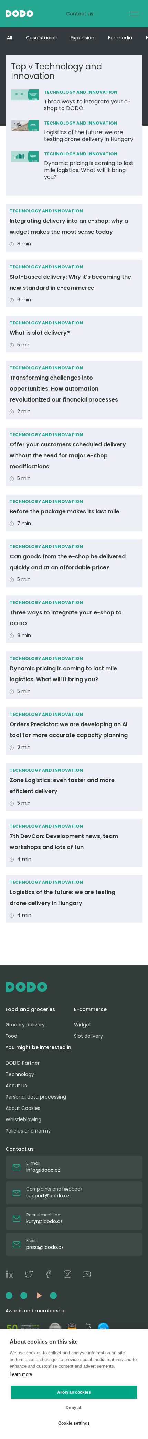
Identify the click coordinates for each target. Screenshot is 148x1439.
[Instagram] (67, 1275)
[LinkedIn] (10, 1275)
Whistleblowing (23, 1119)
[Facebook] (48, 1275)
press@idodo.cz (45, 1247)
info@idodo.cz (43, 1170)
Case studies (41, 37)
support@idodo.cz (48, 1195)
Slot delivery (88, 1036)
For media (120, 37)
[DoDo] (19, 13)
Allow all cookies (74, 1392)
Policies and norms (28, 1130)
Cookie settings (74, 1423)
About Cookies (23, 1108)
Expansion (82, 37)
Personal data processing (36, 1096)
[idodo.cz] (74, 987)
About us (16, 1085)
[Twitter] (29, 1275)
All (9, 37)
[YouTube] (87, 1275)
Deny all (74, 1407)
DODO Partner (23, 1062)
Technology (20, 1074)
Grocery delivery (25, 1024)
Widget (82, 1024)
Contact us (79, 13)
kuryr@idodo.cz (44, 1221)
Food (11, 1036)
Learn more (21, 1374)
